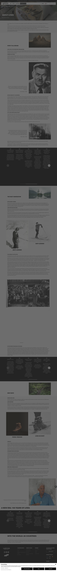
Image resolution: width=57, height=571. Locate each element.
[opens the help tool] (56, 486)
